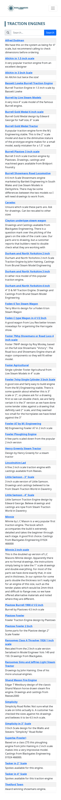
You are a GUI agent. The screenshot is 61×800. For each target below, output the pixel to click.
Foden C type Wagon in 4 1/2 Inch (25, 318)
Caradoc (10, 202)
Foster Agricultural (17, 365)
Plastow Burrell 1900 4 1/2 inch (24, 605)
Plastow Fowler (14, 615)
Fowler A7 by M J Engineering (23, 423)
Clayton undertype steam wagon (25, 220)
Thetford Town (14, 784)
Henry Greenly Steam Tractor (23, 448)
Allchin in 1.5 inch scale (19, 58)
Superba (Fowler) (15, 738)
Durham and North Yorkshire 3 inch (27, 271)
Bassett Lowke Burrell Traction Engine (29, 83)
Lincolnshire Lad (15, 462)
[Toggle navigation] (52, 8)
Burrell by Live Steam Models (23, 97)
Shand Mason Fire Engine (21, 680)
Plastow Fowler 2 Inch (19, 626)
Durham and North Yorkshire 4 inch (27, 285)
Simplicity (11, 702)
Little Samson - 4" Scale (19, 495)
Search (50, 32)
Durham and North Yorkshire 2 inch (27, 253)
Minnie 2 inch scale (17, 549)
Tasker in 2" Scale (16, 763)
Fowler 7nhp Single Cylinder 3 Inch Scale (30, 379)
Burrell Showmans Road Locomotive (28, 173)
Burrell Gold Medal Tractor (21, 126)
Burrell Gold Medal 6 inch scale (24, 112)
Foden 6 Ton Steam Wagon (21, 303)
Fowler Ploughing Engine (20, 434)
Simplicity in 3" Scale (18, 723)
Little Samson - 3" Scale (19, 477)
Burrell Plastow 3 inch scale (22, 151)
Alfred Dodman (14, 40)
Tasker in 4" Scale (16, 774)
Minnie (9, 516)
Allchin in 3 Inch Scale (18, 72)
